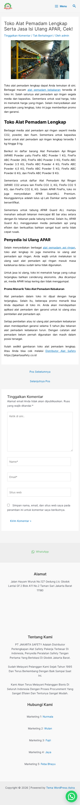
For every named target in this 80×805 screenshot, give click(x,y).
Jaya (48, 752)
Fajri (48, 740)
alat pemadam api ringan (59, 247)
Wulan (48, 728)
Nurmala (48, 716)
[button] (71, 796)
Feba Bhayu (48, 764)
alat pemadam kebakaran (44, 89)
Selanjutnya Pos (40, 381)
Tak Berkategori (43, 35)
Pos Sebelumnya (40, 371)
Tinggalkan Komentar (17, 35)
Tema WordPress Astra (60, 787)
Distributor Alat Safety (60, 350)
